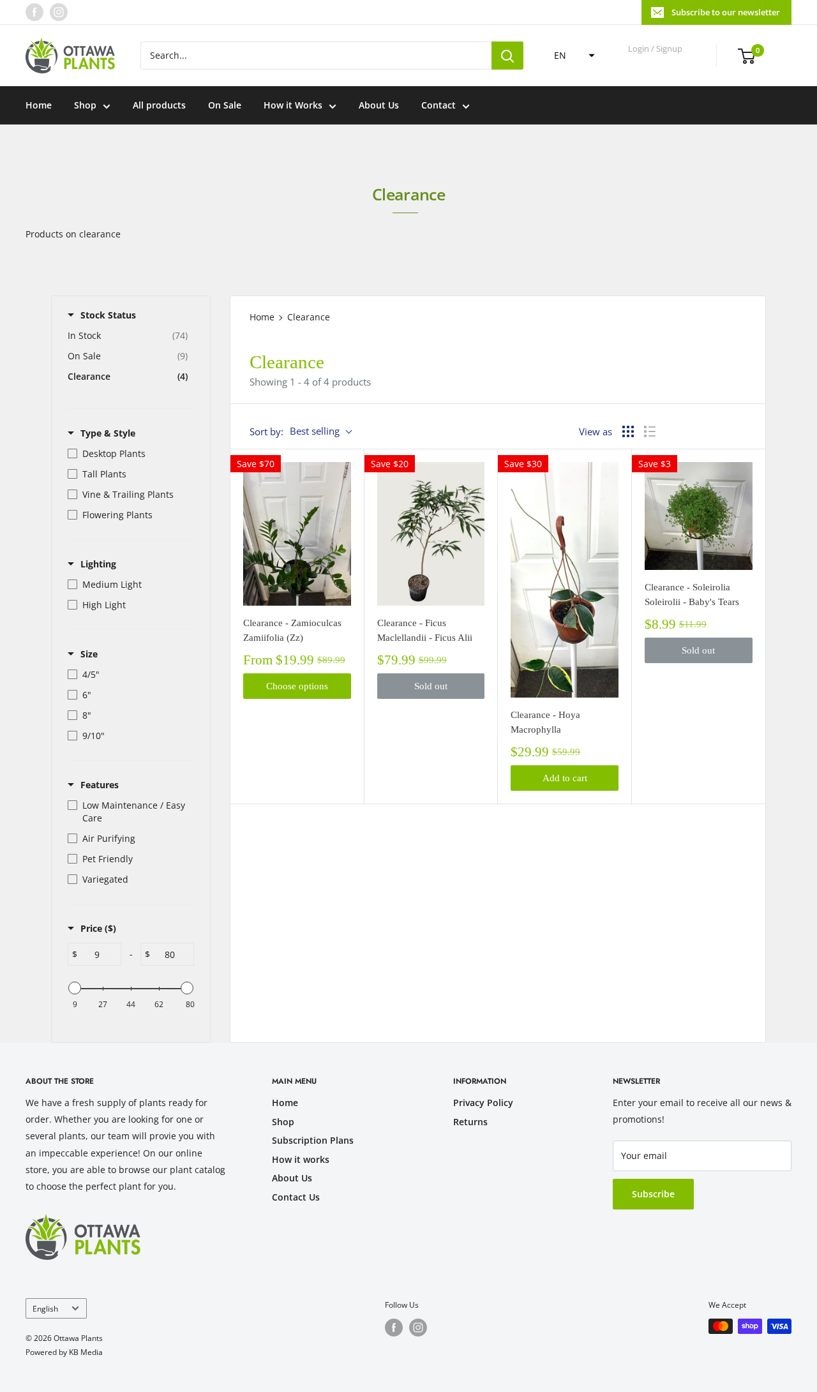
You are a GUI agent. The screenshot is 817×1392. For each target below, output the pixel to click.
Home (39, 105)
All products (159, 105)
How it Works (293, 105)
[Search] (507, 55)
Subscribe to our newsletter (725, 12)
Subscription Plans (313, 1140)
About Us (379, 105)
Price (98, 928)
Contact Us (296, 1197)
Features (99, 785)
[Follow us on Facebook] (34, 12)
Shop (85, 105)
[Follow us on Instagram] (59, 12)
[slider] (74, 988)
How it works (300, 1159)
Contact (438, 105)
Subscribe (653, 1194)
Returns (470, 1122)
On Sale (224, 105)
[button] (571, 55)
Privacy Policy (483, 1102)
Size (89, 654)
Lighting (98, 564)
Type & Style (107, 433)
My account (656, 61)
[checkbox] (128, 453)
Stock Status (108, 315)
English (45, 1308)
